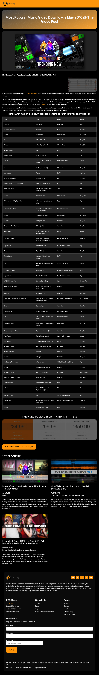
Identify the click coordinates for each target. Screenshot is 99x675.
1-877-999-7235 (11, 603)
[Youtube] (77, 577)
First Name (10, 625)
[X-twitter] (82, 577)
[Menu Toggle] (95, 4)
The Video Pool (32, 94)
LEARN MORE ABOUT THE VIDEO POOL (19, 447)
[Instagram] (86, 577)
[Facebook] (73, 577)
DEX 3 (44, 104)
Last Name (9, 633)
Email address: (11, 640)
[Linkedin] (91, 577)
